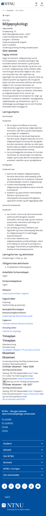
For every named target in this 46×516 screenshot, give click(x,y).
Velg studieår (7, 28)
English (7, 15)
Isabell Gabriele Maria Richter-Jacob (17, 316)
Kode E (30, 373)
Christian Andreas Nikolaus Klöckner (17, 323)
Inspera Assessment (25, 378)
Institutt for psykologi (11, 331)
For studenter (7, 423)
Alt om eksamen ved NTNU (13, 399)
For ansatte (6, 419)
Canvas (5, 430)
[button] (3, 10)
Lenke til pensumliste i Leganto (15, 293)
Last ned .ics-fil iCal (32, 350)
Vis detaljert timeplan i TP (13, 350)
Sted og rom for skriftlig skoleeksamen (22, 381)
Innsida (5, 427)
